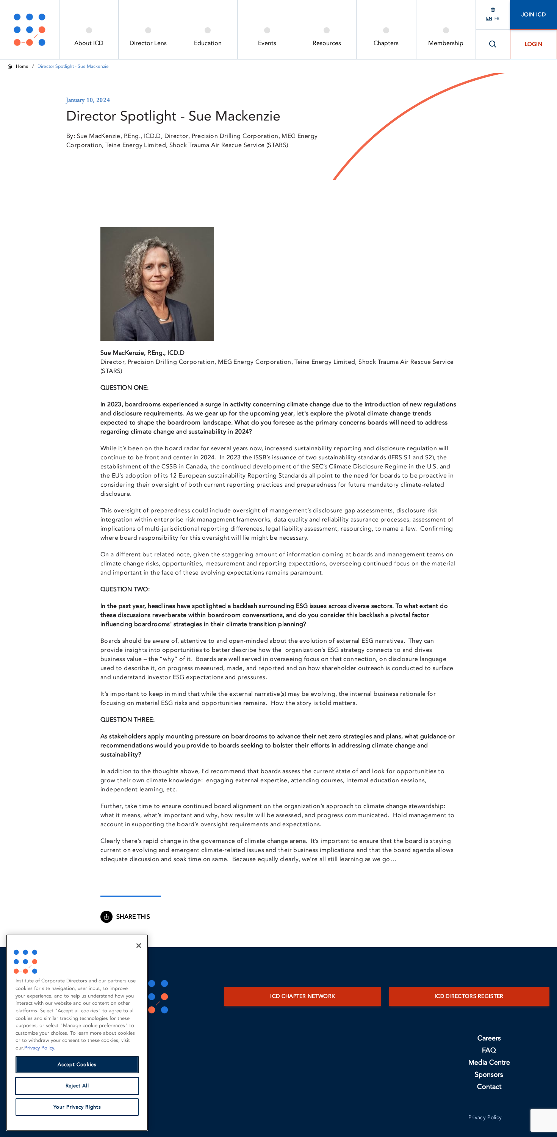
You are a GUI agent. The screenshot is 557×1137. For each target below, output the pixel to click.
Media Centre (489, 1062)
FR (496, 18)
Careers (489, 1038)
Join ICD (533, 14)
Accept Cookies (77, 1064)
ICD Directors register (469, 996)
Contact (489, 1087)
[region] (77, 1032)
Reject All (77, 1085)
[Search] (493, 44)
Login (534, 44)
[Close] (138, 945)
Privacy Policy (485, 1117)
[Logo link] (29, 29)
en (489, 18)
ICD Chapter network (302, 996)
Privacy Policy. (39, 1048)
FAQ (489, 1050)
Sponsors (489, 1074)
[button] (136, 916)
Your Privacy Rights (77, 1107)
